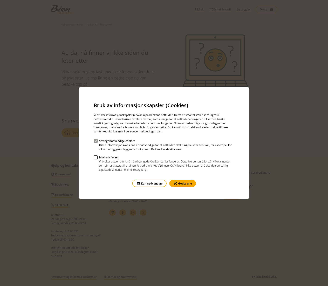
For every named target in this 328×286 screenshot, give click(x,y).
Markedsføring (108, 157)
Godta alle (185, 183)
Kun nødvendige (151, 183)
